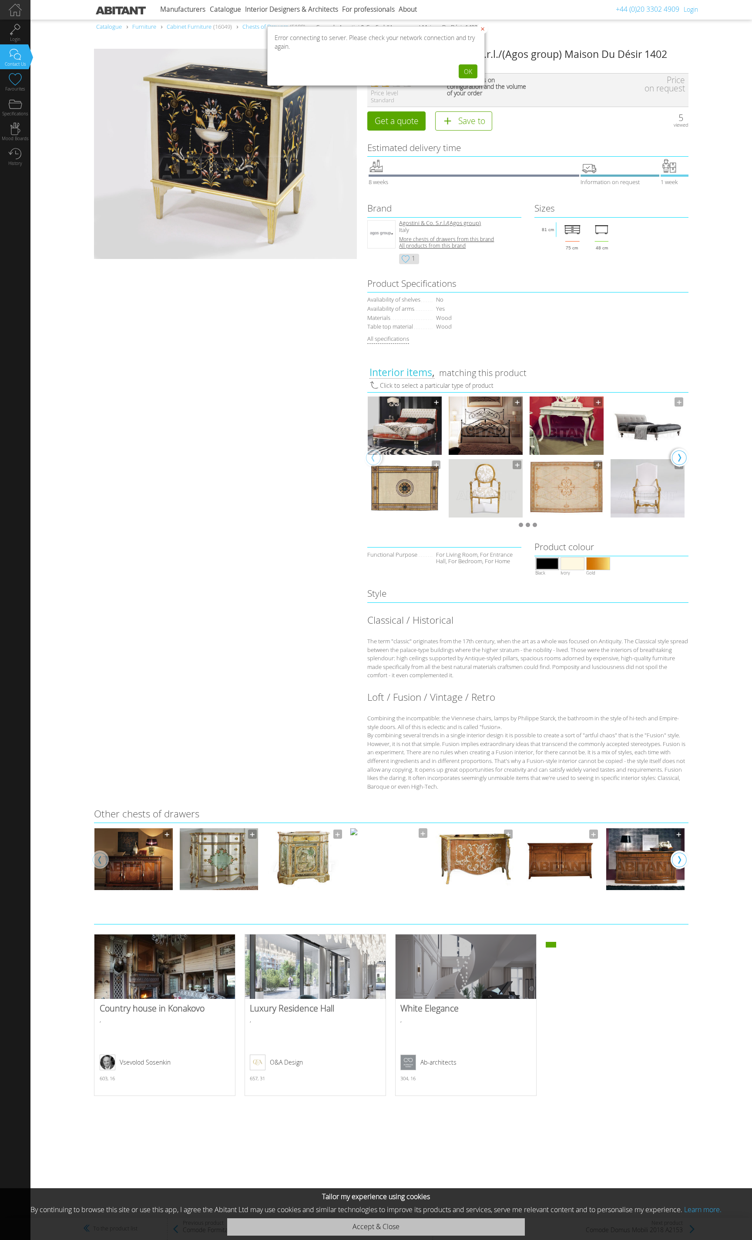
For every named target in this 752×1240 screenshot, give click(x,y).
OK (468, 71)
